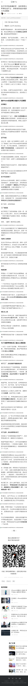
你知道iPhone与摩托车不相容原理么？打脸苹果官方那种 (19, 624)
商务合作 (21, 681)
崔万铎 (4, 13)
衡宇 (12, 602)
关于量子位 (6, 681)
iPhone (3, 581)
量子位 (20, 13)
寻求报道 (16, 681)
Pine (12, 594)
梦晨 (12, 610)
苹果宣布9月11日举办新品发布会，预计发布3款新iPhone (19, 616)
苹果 (13, 581)
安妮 (12, 618)
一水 (12, 634)
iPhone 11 (8, 581)
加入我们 (11, 681)
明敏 (12, 626)
